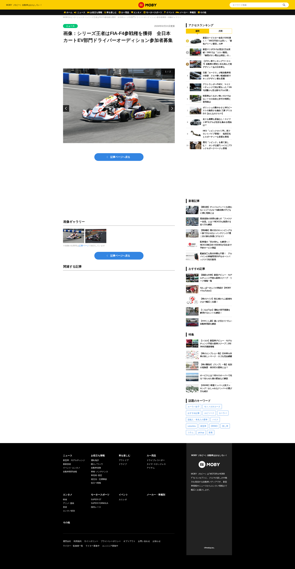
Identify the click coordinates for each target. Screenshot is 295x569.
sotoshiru (192, 426)
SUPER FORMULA (99, 503)
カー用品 (125, 12)
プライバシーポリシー (111, 541)
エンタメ (138, 12)
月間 (220, 31)
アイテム (151, 468)
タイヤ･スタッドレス (156, 464)
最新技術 (67, 464)
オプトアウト (129, 541)
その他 (203, 12)
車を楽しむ (112, 12)
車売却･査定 (96, 475)
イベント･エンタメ (71, 468)
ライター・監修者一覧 (73, 546)
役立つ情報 (96, 483)
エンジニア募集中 (110, 546)
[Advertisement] (119, 307)
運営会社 (67, 541)
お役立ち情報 (96, 12)
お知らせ (157, 541)
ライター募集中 (93, 546)
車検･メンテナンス (99, 471)
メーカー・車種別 (188, 12)
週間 (197, 31)
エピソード (209, 413)
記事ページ (84, 245)
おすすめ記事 (194, 413)
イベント (170, 12)
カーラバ (223, 413)
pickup (201, 432)
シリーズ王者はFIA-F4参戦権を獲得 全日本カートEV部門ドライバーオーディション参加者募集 (126, 17)
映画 (65, 499)
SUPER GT (96, 499)
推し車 (225, 426)
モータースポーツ (154, 12)
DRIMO (214, 426)
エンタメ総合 (69, 511)
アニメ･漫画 (68, 503)
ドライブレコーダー (156, 460)
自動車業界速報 (70, 471)
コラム (191, 432)
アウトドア (124, 460)
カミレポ (123, 499)
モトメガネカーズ (212, 407)
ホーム (69, 12)
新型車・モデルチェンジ (74, 460)
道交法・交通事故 (99, 479)
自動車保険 (96, 468)
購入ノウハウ (97, 464)
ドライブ (123, 464)
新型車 (203, 426)
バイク (215, 419)
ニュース (81, 12)
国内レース (96, 507)
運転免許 (95, 460)
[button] (66, 108)
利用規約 (78, 541)
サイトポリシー (91, 541)
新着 (211, 432)
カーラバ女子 (194, 407)
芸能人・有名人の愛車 (198, 419)
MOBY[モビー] (69, 17)
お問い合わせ (144, 541)
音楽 (65, 507)
